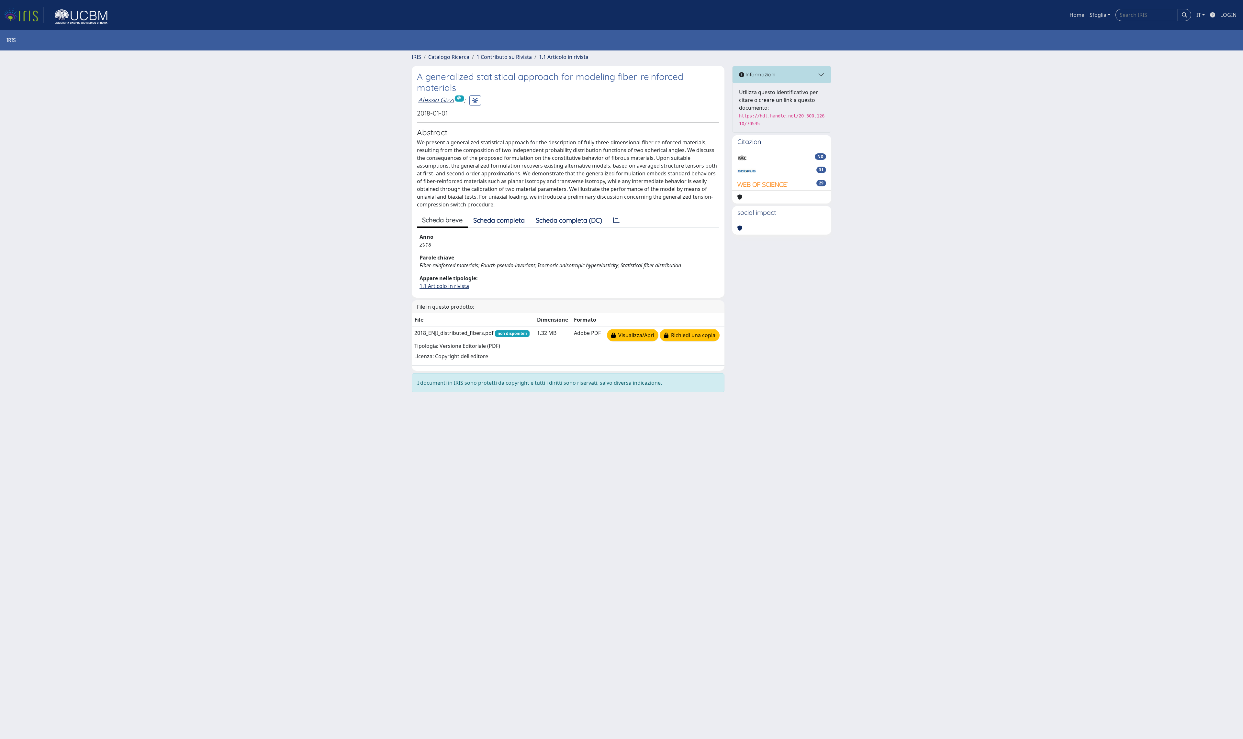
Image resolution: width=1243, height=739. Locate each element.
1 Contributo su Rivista (504, 57)
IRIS (416, 57)
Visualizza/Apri (635, 335)
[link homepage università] (81, 15)
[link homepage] (23, 15)
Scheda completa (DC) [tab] (569, 220)
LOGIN (1228, 14)
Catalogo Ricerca (448, 57)
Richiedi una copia (691, 335)
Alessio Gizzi (436, 100)
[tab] (616, 220)
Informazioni (759, 74)
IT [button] (1198, 14)
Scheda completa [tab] (499, 220)
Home (1076, 14)
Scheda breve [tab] (442, 220)
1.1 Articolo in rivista (563, 57)
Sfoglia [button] (1098, 14)
